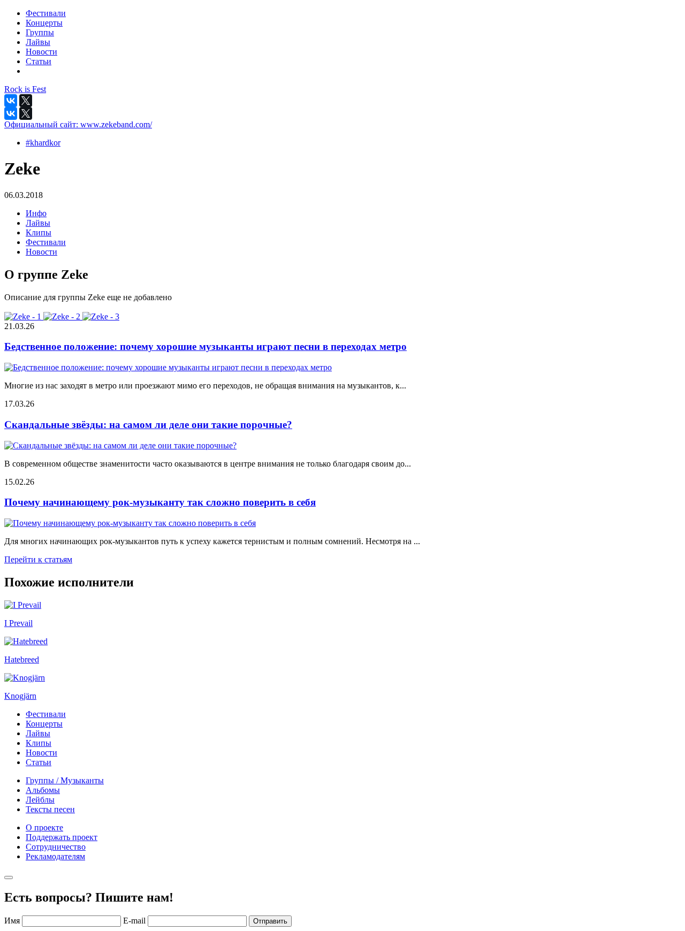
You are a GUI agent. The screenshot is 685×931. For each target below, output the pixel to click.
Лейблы (40, 799)
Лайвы (38, 222)
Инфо (36, 213)
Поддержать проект (61, 837)
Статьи (38, 762)
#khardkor (43, 142)
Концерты (44, 723)
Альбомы (43, 790)
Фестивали (46, 242)
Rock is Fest (25, 89)
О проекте (44, 827)
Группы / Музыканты (65, 780)
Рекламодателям (55, 856)
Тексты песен (50, 809)
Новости (41, 251)
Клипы (38, 232)
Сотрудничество (56, 846)
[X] (25, 100)
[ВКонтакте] (10, 100)
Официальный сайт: (78, 124)
